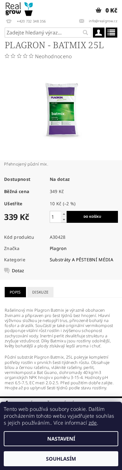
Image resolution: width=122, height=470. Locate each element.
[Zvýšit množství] (64, 214)
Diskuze (40, 292)
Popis (15, 292)
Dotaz (18, 270)
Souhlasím (61, 458)
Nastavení (61, 438)
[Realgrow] (19, 8)
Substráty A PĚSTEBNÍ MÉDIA (81, 260)
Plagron (58, 248)
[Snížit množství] (64, 219)
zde (93, 422)
